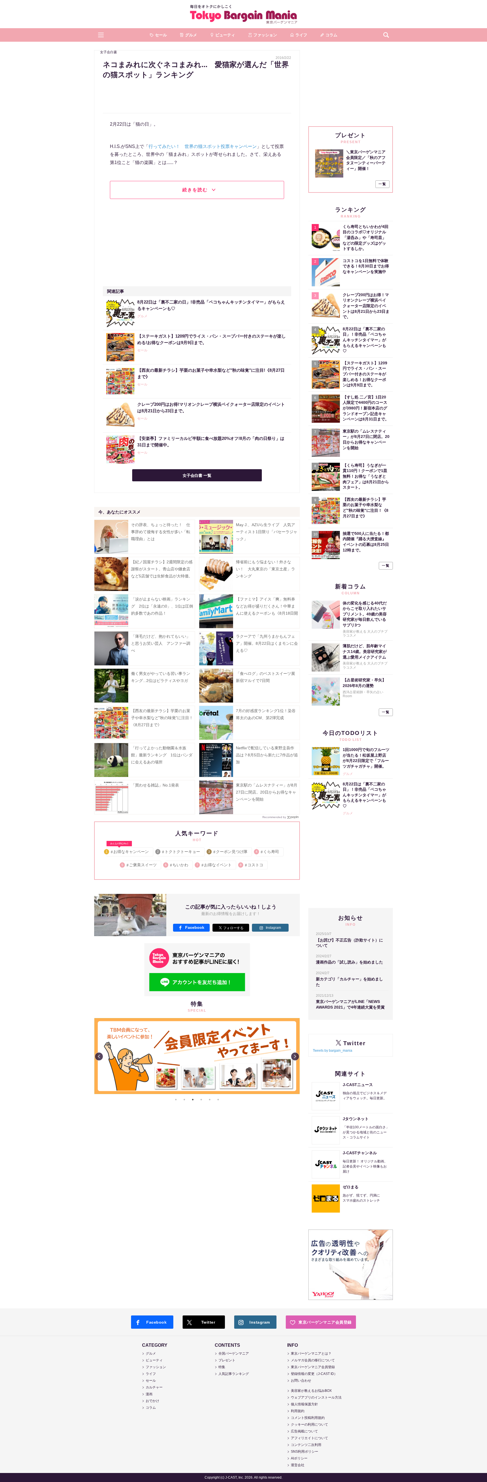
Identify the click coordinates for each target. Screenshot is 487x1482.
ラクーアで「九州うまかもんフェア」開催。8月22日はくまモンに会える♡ (267, 643)
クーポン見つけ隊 (228, 851)
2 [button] (184, 1099)
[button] (101, 35)
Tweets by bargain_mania (332, 1051)
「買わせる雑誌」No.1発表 (155, 785)
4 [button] (201, 1099)
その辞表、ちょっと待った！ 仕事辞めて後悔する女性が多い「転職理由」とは (160, 531)
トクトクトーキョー (179, 851)
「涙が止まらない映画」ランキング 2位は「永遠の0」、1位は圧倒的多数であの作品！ (162, 606)
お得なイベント (214, 865)
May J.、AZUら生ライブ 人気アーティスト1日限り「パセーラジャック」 (266, 531)
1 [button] (176, 1099)
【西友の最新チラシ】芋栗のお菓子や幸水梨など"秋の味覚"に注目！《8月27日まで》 (162, 717)
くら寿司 (267, 851)
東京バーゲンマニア (243, 14)
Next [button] (295, 1056)
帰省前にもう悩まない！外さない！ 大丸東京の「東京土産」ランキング (265, 569)
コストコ (251, 865)
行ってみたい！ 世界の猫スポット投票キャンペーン (203, 146)
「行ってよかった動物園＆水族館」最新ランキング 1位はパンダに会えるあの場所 (161, 755)
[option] (197, 1056)
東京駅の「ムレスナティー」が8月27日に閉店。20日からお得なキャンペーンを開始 (266, 792)
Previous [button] (99, 1056)
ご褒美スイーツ (139, 865)
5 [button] (209, 1099)
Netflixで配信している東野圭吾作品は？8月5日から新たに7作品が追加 (267, 755)
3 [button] (193, 1099)
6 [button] (218, 1099)
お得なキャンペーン (127, 850)
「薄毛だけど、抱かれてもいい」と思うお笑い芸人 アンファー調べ (160, 643)
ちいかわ (176, 865)
